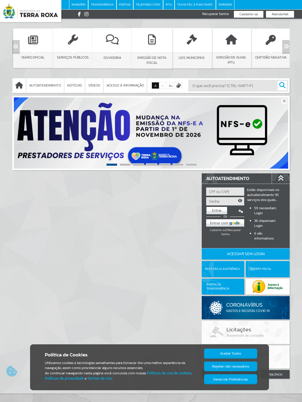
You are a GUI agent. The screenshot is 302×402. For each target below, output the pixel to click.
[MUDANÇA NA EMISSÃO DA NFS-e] (151, 133)
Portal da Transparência (217, 286)
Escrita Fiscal (260, 269)
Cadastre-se (248, 14)
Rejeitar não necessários (230, 366)
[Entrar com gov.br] (225, 223)
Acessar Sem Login (246, 254)
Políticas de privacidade (64, 378)
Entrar (216, 210)
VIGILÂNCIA (275, 374)
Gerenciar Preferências (230, 379)
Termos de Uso (99, 378)
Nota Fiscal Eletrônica (222, 269)
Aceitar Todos (230, 353)
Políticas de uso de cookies (169, 373)
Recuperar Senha (215, 13)
